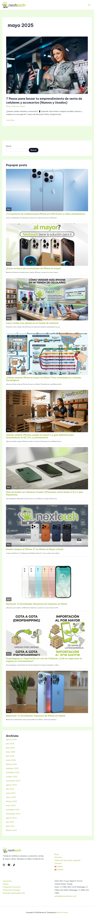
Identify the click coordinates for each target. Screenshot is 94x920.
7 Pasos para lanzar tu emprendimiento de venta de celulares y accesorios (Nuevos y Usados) (44, 100)
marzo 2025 (11, 797)
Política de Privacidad (11, 890)
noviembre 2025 (12, 772)
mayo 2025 (10, 793)
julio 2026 (10, 743)
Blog (8, 106)
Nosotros (58, 857)
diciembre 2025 (12, 768)
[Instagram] (4, 865)
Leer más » (10, 120)
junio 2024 (10, 826)
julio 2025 (10, 789)
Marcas (5, 884)
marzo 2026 (11, 760)
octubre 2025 (11, 776)
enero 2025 (11, 805)
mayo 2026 (10, 752)
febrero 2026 (11, 764)
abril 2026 (10, 756)
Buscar (8, 146)
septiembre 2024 (13, 814)
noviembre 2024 (12, 809)
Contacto (58, 863)
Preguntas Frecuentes (12, 887)
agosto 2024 (11, 818)
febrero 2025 (11, 801)
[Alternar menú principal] (89, 4)
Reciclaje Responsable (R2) (14, 893)
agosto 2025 (11, 785)
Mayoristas (7, 881)
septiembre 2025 (13, 781)
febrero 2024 (11, 830)
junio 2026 (10, 748)
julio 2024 (10, 822)
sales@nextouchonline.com (65, 896)
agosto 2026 (11, 739)
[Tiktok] (14, 865)
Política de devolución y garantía (67, 860)
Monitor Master (62, 912)
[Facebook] (9, 865)
